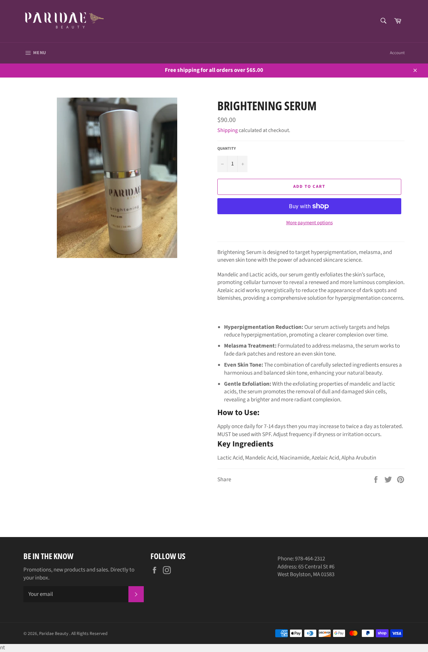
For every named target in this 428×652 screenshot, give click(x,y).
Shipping (227, 130)
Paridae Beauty (54, 633)
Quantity (226, 148)
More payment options (309, 223)
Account (397, 53)
